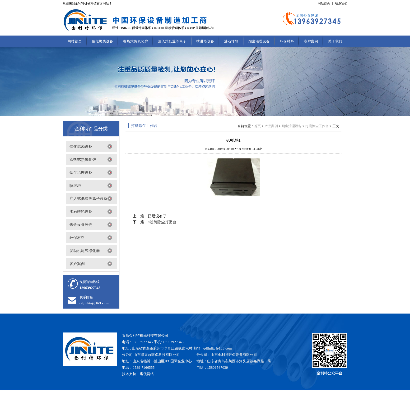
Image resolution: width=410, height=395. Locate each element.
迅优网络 (147, 374)
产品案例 (271, 126)
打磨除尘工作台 (144, 126)
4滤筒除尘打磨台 (162, 222)
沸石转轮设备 (81, 212)
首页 (257, 126)
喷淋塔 (75, 186)
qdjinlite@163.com (94, 303)
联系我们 (341, 3)
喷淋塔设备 (205, 41)
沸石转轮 (231, 41)
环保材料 (287, 41)
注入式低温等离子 (172, 41)
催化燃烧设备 (102, 41)
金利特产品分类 (91, 128)
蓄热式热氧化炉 (135, 41)
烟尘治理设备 (259, 41)
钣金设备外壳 (81, 225)
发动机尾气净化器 (85, 251)
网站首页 (324, 3)
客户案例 (311, 41)
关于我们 (335, 41)
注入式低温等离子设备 (88, 199)
